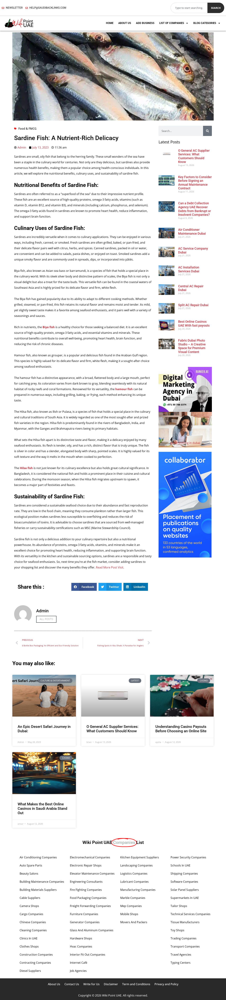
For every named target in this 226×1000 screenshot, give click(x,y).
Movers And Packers (133, 922)
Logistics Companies (133, 873)
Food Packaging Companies (88, 898)
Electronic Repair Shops (86, 865)
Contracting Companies (35, 963)
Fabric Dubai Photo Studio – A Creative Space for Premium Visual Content (192, 346)
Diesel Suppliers (30, 971)
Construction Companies (36, 954)
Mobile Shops (129, 914)
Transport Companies (185, 946)
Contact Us (71, 984)
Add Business (145, 23)
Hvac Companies (81, 946)
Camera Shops (29, 906)
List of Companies (171, 23)
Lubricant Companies (134, 882)
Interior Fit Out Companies (87, 954)
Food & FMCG (27, 129)
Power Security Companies (188, 857)
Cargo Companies (31, 914)
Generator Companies (85, 922)
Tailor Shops (179, 906)
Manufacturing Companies (138, 890)
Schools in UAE (180, 865)
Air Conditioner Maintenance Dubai (192, 231)
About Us (124, 23)
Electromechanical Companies (90, 857)
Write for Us (91, 984)
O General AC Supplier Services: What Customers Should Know (194, 156)
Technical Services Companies (190, 914)
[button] (84, 587)
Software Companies (184, 882)
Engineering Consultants (86, 882)
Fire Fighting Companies (86, 890)
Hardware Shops (81, 938)
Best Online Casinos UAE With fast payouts (194, 323)
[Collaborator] (185, 556)
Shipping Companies (184, 873)
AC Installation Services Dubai (188, 269)
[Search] (207, 131)
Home (109, 23)
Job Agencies (78, 971)
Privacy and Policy (166, 984)
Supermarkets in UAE (185, 898)
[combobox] (189, 8)
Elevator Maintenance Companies (92, 873)
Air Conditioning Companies (38, 857)
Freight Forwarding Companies (90, 906)
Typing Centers (181, 963)
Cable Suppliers (30, 898)
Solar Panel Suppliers (185, 890)
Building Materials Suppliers (38, 890)
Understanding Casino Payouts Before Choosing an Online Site (180, 729)
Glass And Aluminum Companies (91, 930)
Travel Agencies (181, 954)
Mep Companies (131, 906)
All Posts (46, 619)
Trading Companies (184, 938)
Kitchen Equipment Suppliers (139, 857)
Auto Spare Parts (31, 865)
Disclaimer (111, 984)
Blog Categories (204, 23)
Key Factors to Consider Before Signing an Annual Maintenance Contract (195, 182)
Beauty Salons (29, 873)
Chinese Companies (33, 922)
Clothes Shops (29, 946)
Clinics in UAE (28, 938)
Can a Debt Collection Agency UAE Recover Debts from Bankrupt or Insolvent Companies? (194, 208)
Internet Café (78, 963)
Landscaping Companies (136, 865)
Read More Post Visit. (109, 567)
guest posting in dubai (185, 443)
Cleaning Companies (33, 930)
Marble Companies (132, 898)
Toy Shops (177, 930)
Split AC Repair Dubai (193, 305)
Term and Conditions (136, 984)
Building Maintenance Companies (42, 882)
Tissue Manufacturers (185, 922)
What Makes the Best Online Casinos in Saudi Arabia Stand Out (42, 808)
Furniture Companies (84, 914)
